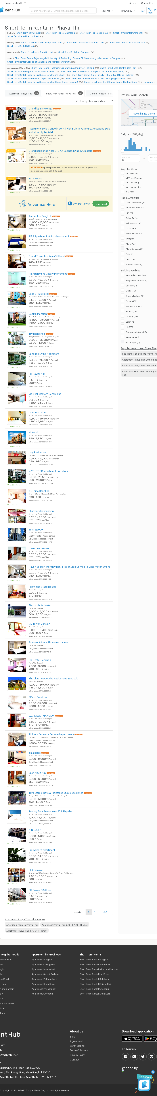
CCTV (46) (131, 290)
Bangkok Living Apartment (44, 353)
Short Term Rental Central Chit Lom (118, 67)
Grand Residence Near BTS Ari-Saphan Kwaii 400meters (60, 150)
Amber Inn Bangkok (40, 216)
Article (132, 3)
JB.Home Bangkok (39, 490)
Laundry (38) (132, 316)
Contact (74, 1059)
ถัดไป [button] (105, 912)
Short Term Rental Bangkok (94, 959)
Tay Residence (37, 333)
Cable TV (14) (132, 217)
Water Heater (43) (134, 233)
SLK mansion (36, 869)
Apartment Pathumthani (44, 978)
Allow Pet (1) (131, 243)
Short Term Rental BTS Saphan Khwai (85, 42)
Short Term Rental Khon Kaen (95, 993)
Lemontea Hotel (38, 412)
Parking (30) (131, 300)
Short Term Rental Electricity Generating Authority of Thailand (62, 67)
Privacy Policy (77, 1054)
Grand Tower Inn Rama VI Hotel (47, 256)
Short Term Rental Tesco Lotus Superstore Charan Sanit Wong (92, 71)
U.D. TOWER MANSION (42, 715)
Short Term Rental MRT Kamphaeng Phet (41, 42)
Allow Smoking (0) (134, 248)
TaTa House (35, 178)
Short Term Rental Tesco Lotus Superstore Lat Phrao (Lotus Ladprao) (42, 81)
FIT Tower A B (37, 373)
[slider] (122, 151)
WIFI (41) (130, 238)
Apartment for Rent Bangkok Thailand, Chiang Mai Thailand (14, 10)
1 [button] (88, 912)
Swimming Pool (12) (135, 306)
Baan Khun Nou (37, 772)
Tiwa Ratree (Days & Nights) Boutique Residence (56, 792)
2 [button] (95, 912)
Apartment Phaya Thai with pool (139, 365)
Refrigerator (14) (133, 223)
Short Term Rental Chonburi (94, 988)
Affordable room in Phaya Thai (22, 924)
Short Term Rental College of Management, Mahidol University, (39, 61)
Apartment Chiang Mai (43, 964)
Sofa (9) (129, 253)
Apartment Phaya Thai (21, 93)
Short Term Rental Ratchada (94, 978)
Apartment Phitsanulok (44, 988)
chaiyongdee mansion (41, 510)
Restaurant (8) (132, 337)
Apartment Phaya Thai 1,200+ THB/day (26, 930)
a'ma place (35, 752)
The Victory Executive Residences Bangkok (53, 678)
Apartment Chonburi (42, 993)
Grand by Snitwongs (40, 108)
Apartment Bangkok (42, 959)
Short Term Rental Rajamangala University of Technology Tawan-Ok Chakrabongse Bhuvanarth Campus (67, 58)
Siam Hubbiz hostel (40, 605)
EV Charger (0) (133, 342)
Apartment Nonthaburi (43, 969)
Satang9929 (36, 529)
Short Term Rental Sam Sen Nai (37, 52)
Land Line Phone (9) (135, 202)
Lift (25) (129, 326)
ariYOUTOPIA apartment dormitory (48, 471)
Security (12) (132, 285)
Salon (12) (130, 321)
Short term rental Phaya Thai (61, 93)
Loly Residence (37, 452)
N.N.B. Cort (35, 829)
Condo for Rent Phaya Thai (104, 93)
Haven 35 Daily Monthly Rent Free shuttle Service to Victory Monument (69, 566)
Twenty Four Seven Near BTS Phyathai (50, 811)
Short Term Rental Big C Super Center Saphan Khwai (110, 81)
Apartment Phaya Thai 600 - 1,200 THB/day (65, 924)
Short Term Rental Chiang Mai (95, 983)
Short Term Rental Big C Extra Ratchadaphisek (30, 71)
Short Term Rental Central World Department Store (33, 78)
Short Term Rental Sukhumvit (95, 964)
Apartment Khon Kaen (43, 983)
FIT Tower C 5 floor (40, 890)
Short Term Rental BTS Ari (20, 45)
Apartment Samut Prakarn (45, 974)
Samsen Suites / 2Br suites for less (48, 642)
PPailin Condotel (38, 697)
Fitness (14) (131, 311)
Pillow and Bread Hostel (42, 586)
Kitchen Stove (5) (134, 264)
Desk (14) (130, 259)
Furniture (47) (132, 228)
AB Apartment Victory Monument (48, 273)
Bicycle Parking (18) (135, 295)
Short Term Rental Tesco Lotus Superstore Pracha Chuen (36, 74)
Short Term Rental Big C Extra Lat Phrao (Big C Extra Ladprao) (103, 74)
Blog (72, 1036)
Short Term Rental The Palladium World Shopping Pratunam (96, 78)
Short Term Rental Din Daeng (60, 32)
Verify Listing (77, 1045)
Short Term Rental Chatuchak (128, 32)
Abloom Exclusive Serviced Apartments (51, 734)
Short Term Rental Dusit (29, 32)
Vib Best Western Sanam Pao (45, 393)
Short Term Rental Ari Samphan (74, 52)
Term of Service (79, 1050)
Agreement (76, 1041)
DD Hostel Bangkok (40, 659)
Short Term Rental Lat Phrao (94, 974)
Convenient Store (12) (136, 331)
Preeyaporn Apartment (42, 849)
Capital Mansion (38, 313)
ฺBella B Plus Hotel (39, 293)
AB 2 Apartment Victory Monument (49, 236)
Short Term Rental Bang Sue (94, 32)
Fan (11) (129, 212)
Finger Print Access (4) (136, 280)
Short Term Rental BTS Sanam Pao (127, 42)
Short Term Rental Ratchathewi (23, 36)
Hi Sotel (33, 432)
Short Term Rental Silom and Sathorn (99, 969)
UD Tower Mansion (39, 623)
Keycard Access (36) (136, 275)
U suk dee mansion (39, 548)
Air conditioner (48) (135, 207)
